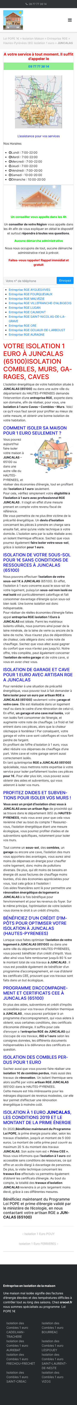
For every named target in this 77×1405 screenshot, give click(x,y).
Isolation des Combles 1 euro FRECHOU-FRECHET (20, 1359)
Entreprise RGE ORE (22, 325)
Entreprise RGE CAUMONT (27, 312)
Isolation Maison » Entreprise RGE (45, 38)
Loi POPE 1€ (11, 38)
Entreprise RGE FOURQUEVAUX (30, 294)
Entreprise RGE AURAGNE (26, 334)
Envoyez (65, 280)
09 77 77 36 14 (38, 4)
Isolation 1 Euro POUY (39, 1234)
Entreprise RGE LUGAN (25, 307)
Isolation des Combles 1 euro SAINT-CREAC (17, 1377)
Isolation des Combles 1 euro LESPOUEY (52, 1345)
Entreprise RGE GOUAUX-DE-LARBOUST (37, 330)
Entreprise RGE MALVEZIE (26, 298)
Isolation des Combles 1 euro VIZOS (52, 1377)
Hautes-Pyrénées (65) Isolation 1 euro (28, 43)
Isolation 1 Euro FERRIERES (37, 1243)
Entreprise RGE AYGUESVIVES (29, 289)
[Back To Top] (66, 1395)
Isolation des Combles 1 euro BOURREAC (52, 1327)
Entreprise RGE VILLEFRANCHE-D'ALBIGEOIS (40, 303)
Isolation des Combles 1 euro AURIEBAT (17, 1345)
